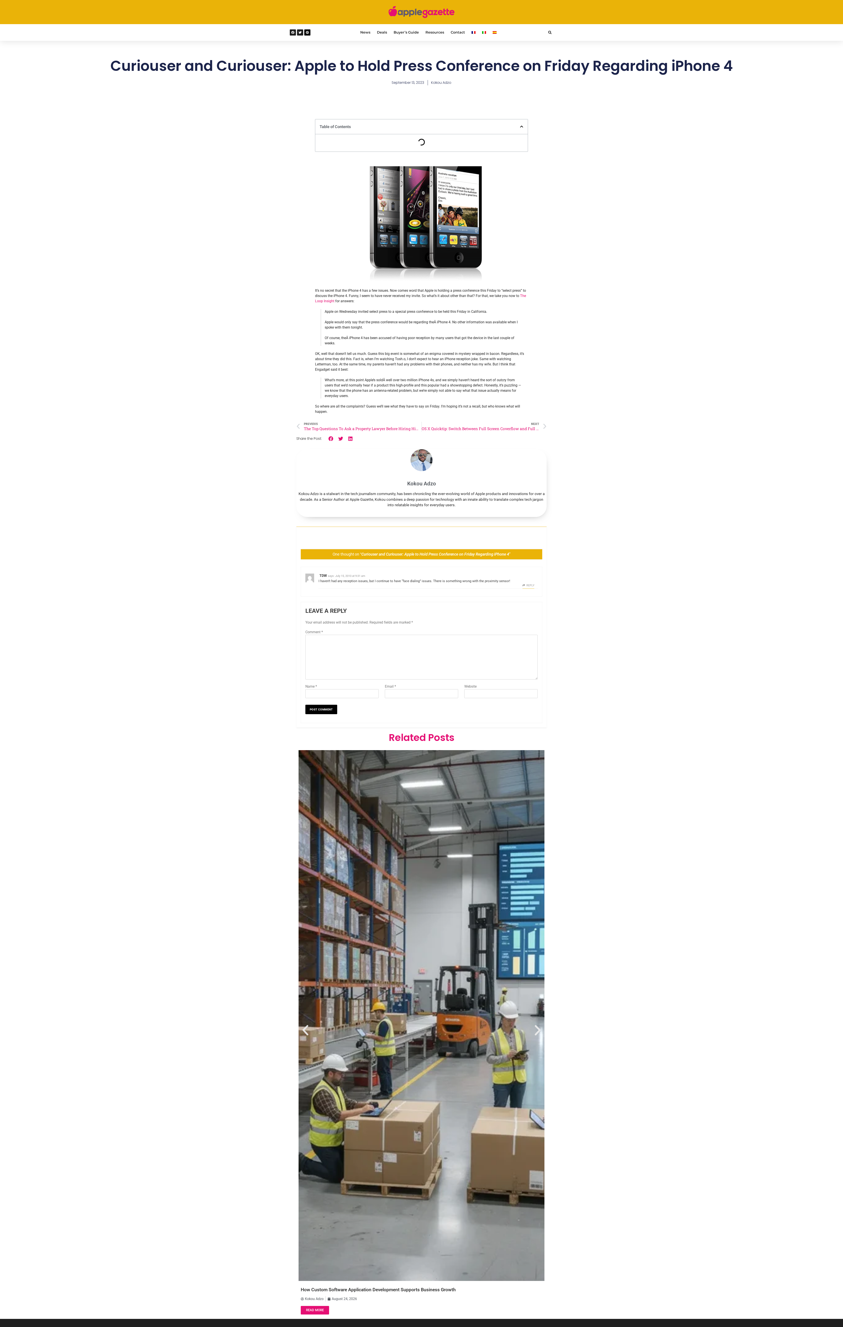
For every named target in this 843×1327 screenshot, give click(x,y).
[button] (549, 32)
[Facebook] (293, 32)
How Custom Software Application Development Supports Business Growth (378, 1289)
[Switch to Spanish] (495, 32)
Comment (314, 632)
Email (390, 686)
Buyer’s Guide (406, 32)
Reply (530, 585)
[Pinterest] (307, 32)
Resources (434, 32)
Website (470, 686)
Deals (382, 32)
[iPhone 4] (360, 338)
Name (311, 686)
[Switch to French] (474, 32)
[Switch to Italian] (484, 32)
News (365, 32)
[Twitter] (300, 32)
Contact (458, 32)
